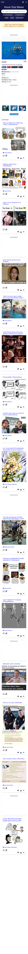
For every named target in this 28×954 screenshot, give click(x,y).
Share (4, 67)
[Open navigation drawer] (26, 2)
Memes (12, 17)
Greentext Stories (8, 747)
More (21, 67)
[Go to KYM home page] (2, 2)
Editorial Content (19, 17)
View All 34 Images (14, 114)
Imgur (3, 75)
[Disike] (18, 158)
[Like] (21, 158)
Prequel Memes (8, 630)
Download (15, 67)
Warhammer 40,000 (9, 547)
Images (6, 17)
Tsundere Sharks (14, 71)
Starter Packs (7, 191)
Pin (9, 67)
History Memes (8, 152)
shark (5, 69)
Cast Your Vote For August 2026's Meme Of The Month (14, 25)
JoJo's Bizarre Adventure (10, 484)
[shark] (14, 50)
